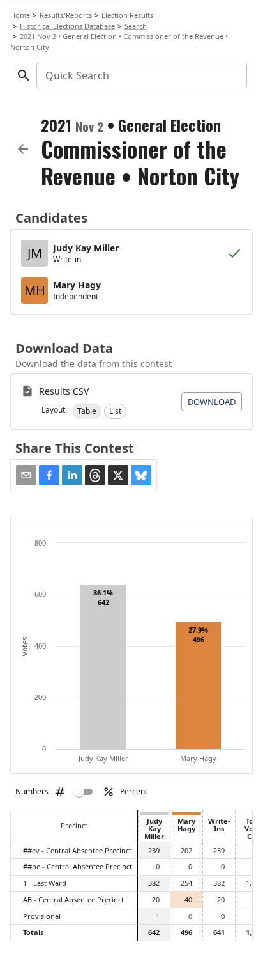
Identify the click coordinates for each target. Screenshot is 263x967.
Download (212, 401)
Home (20, 15)
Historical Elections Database (67, 26)
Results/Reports (66, 15)
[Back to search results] (23, 149)
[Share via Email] (26, 475)
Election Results (127, 15)
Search (135, 26)
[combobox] (140, 75)
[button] (86, 411)
